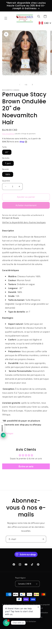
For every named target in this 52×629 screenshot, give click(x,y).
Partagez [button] (9, 433)
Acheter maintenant (26, 205)
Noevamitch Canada (16, 604)
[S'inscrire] (43, 539)
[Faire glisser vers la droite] (32, 84)
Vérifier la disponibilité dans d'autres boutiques (24, 222)
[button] (6, 18)
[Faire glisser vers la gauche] (19, 84)
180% (7, 174)
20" (7, 152)
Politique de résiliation (27, 621)
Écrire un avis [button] (26, 466)
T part (8, 163)
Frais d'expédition (8, 134)
